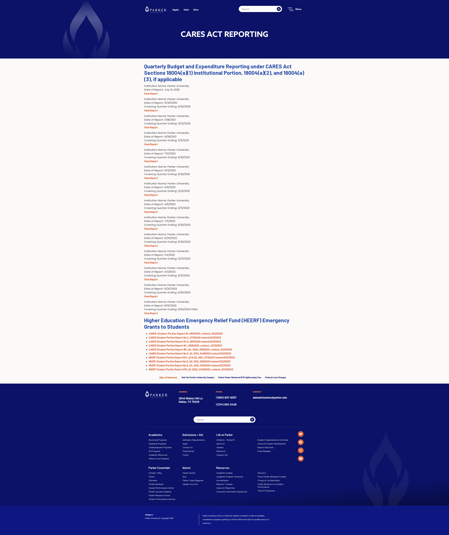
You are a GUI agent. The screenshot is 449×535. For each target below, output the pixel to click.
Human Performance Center (161, 488)
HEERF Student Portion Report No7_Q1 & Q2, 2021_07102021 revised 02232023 (192, 357)
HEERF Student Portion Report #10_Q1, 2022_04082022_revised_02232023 (191, 369)
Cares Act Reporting (225, 488)
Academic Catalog (224, 473)
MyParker (153, 480)
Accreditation (222, 480)
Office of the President (159, 458)
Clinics (152, 476)
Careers (219, 447)
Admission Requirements (194, 440)
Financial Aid (188, 451)
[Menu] (291, 9)
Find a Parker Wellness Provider (272, 476)
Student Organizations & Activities (272, 440)
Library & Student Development (271, 443)
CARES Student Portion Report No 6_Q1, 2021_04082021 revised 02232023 (190, 353)
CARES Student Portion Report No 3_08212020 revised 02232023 (185, 341)
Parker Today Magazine (193, 480)
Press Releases (264, 451)
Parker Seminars (156, 484)
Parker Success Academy (160, 491)
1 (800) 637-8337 (226, 397)
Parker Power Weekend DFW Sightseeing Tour (239, 377)
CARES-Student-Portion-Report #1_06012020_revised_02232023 (186, 333)
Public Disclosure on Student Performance (270, 485)
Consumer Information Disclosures (231, 491)
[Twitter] (301, 434)
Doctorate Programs (158, 440)
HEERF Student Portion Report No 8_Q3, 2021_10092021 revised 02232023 (189, 361)
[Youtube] (301, 459)
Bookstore (221, 451)
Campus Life (222, 455)
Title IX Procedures (266, 490)
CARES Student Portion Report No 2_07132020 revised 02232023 (185, 337)
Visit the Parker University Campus (197, 377)
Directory (262, 473)
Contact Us (188, 447)
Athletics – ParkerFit (225, 440)
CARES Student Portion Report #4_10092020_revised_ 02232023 (185, 345)
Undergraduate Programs (160, 447)
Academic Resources (158, 455)
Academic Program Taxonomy (229, 476)
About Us (220, 443)
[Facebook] (301, 442)
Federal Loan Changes (275, 377)
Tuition (186, 455)
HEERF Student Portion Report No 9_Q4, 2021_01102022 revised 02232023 (190, 365)
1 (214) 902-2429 (226, 404)
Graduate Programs (157, 443)
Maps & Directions (265, 447)
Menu (298, 9)
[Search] (279, 9)
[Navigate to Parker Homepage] (156, 9)
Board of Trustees (224, 484)
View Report (151, 93)
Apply (175, 9)
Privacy (149, 515)
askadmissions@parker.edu (270, 397)
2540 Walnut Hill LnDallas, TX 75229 (191, 400)
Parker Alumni (189, 473)
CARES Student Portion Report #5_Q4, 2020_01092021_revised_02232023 (190, 349)
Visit (186, 9)
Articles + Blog (155, 473)
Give (195, 9)
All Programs (154, 451)
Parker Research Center (159, 495)
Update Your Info (190, 484)
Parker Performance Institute (162, 499)
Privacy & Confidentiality (269, 480)
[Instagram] (301, 450)
